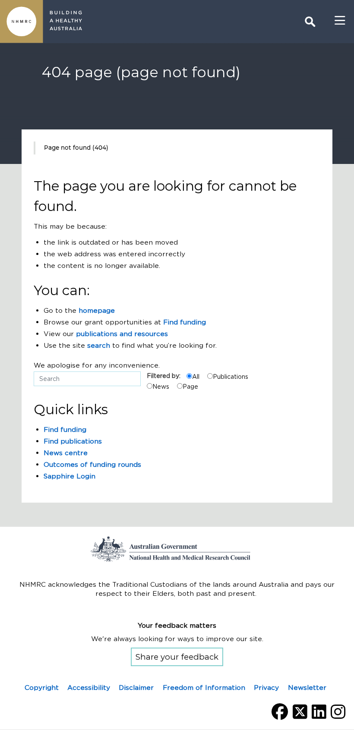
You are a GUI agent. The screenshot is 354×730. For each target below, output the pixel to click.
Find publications (73, 441)
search (98, 345)
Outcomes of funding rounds (92, 464)
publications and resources (122, 334)
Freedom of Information (204, 687)
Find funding (184, 322)
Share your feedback (177, 657)
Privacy (266, 687)
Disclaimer (136, 687)
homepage (97, 310)
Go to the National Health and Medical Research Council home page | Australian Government (177, 549)
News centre (66, 453)
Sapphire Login (69, 476)
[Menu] (340, 21)
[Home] (21, 21)
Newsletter (307, 687)
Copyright (42, 687)
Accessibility (88, 687)
